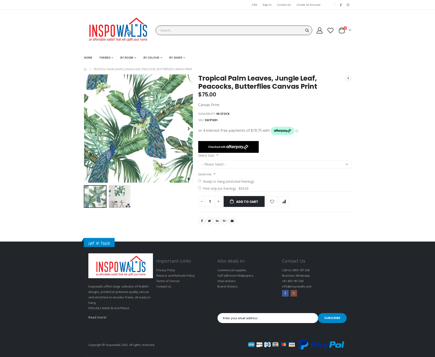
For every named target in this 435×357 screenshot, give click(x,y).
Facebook (201, 220)
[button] (189, 179)
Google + (224, 220)
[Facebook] (341, 5)
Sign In (267, 4)
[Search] (307, 30)
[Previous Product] (348, 78)
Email (232, 220)
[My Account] (319, 30)
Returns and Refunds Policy (175, 275)
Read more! (97, 317)
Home (85, 69)
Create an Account (309, 4)
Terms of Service (168, 281)
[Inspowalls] (118, 30)
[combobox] (234, 30)
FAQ (254, 4)
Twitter (209, 220)
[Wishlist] (330, 30)
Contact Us (284, 4)
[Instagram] (348, 5)
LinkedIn (217, 220)
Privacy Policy (165, 270)
